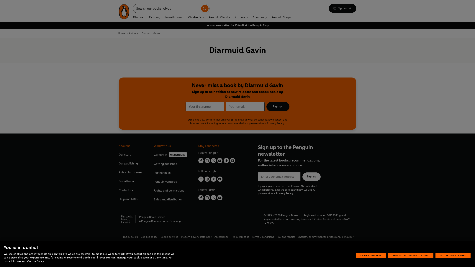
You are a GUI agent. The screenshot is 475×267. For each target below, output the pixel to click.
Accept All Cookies (453, 255)
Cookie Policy (35, 261)
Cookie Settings (371, 255)
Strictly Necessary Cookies (411, 255)
